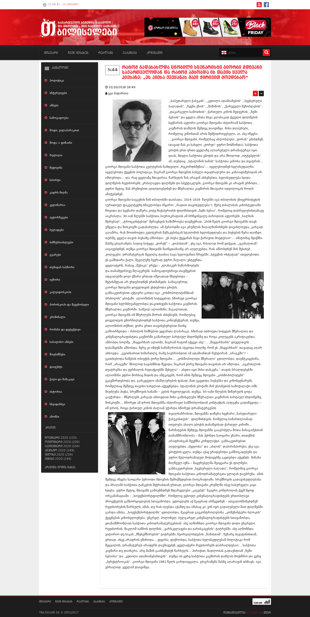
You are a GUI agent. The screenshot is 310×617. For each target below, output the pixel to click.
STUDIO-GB (254, 612)
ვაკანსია (99, 601)
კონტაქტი (116, 601)
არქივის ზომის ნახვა (60, 467)
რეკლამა (83, 601)
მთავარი (45, 601)
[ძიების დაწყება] (266, 52)
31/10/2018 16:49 (122, 87)
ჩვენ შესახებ (63, 601)
